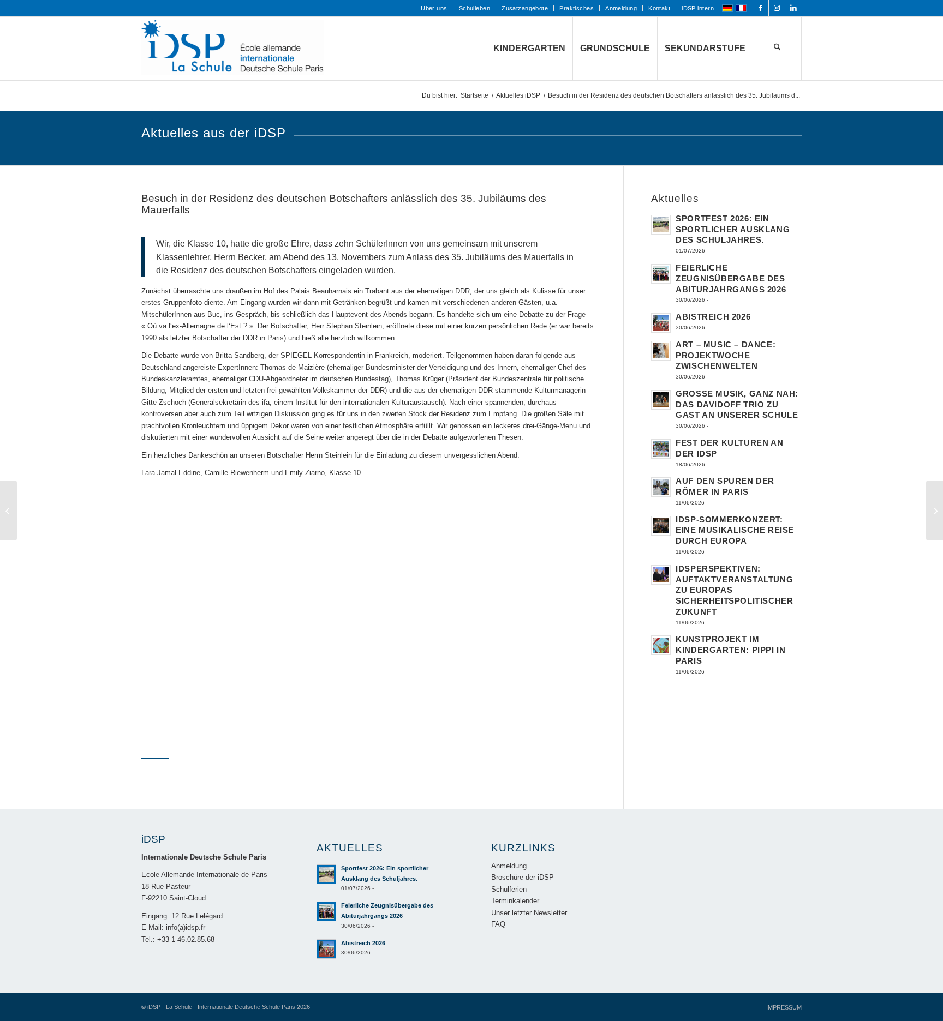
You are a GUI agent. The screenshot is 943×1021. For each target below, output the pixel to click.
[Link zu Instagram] (777, 8)
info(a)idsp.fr (185, 927)
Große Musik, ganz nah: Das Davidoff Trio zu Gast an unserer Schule (737, 404)
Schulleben (474, 8)
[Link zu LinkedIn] (793, 8)
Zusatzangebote (525, 8)
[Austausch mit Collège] (934, 510)
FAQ (498, 924)
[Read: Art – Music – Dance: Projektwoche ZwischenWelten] (661, 351)
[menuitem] (434, 8)
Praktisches (576, 8)
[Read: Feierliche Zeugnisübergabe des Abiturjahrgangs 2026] (661, 274)
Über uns (434, 8)
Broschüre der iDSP (522, 877)
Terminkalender (515, 901)
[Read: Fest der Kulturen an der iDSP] (661, 449)
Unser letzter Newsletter (529, 913)
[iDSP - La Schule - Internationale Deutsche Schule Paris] (234, 48)
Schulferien (509, 889)
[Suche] (777, 48)
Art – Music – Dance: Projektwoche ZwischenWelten (725, 355)
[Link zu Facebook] (760, 8)
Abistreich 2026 (713, 316)
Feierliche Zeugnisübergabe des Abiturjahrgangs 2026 (731, 278)
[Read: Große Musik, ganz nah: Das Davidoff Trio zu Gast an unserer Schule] (661, 400)
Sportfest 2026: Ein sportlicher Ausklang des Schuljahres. (733, 229)
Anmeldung (621, 8)
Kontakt (659, 8)
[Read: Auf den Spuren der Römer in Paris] (661, 487)
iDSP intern (698, 8)
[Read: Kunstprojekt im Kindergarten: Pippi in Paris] (661, 645)
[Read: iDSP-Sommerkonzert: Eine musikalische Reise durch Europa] (661, 526)
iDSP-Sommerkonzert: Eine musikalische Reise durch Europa (735, 530)
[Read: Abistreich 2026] (661, 323)
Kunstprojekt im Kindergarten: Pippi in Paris (730, 649)
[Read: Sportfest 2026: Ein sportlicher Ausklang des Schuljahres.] (661, 225)
